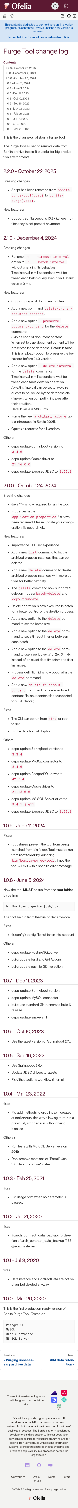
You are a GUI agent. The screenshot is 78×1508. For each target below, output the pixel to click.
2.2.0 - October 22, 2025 (21, 68)
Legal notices (59, 1489)
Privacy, (48, 1489)
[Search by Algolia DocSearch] (54, 1401)
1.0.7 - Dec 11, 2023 (17, 93)
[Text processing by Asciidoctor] (64, 1394)
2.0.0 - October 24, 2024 (21, 78)
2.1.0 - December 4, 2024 (21, 73)
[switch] (65, 6)
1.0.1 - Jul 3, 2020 (16, 123)
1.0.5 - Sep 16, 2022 (17, 103)
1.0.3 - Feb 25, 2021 (17, 113)
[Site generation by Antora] (54, 1394)
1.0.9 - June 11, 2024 (18, 83)
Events (51, 1476)
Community (18, 1476)
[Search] (55, 6)
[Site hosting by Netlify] (64, 1401)
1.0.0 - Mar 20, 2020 (18, 129)
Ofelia (36, 1476)
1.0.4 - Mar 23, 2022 (18, 108)
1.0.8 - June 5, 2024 (18, 88)
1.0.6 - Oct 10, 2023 (17, 98)
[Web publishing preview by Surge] (59, 1408)
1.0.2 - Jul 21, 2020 (17, 118)
